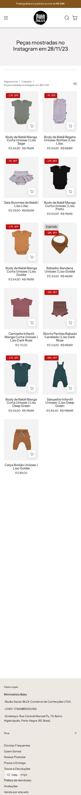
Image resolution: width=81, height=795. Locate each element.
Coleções (26, 81)
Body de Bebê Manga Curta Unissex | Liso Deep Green (21, 403)
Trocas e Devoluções (17, 769)
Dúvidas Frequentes (17, 745)
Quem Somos (12, 751)
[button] (66, 18)
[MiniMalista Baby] (40, 18)
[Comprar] (32, 126)
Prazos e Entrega (15, 763)
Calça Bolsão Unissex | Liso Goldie (21, 466)
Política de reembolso (17, 780)
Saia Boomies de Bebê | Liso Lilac (21, 204)
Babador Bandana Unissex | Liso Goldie (60, 270)
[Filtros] (75, 83)
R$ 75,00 (21, 345)
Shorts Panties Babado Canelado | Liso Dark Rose (60, 337)
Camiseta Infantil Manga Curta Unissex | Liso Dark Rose (21, 337)
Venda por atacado (16, 792)
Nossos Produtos (15, 757)
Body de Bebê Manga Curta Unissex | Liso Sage (21, 140)
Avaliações (11, 786)
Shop (6, 733)
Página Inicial (11, 81)
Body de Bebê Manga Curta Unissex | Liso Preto (59, 206)
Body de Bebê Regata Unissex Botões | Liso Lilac (60, 140)
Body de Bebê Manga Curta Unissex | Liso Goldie (21, 271)
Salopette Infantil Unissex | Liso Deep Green (59, 403)
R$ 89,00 (21, 473)
